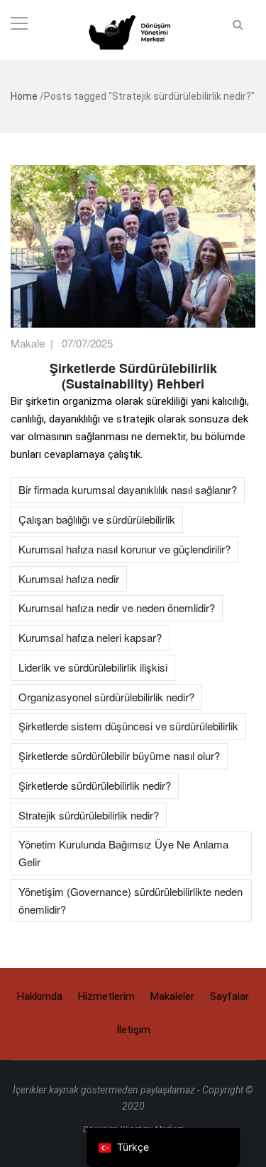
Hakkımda (39, 996)
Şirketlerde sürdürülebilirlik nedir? (94, 785)
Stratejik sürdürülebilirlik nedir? (88, 814)
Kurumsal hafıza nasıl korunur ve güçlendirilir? (124, 548)
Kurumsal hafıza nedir (68, 578)
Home (24, 96)
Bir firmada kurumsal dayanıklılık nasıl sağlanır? (127, 489)
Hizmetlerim (106, 996)
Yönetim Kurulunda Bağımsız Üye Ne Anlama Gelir (123, 853)
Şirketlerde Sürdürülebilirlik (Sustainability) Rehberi (133, 376)
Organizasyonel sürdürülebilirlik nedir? (106, 696)
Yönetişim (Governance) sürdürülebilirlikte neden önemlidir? (130, 900)
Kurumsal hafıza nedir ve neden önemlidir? (116, 607)
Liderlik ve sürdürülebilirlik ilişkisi (92, 667)
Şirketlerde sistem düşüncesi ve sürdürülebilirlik (128, 725)
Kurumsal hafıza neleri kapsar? (90, 637)
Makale (28, 342)
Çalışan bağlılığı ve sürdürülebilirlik (96, 519)
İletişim (133, 1029)
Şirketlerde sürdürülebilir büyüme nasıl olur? (119, 755)
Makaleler (172, 996)
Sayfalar (229, 996)
